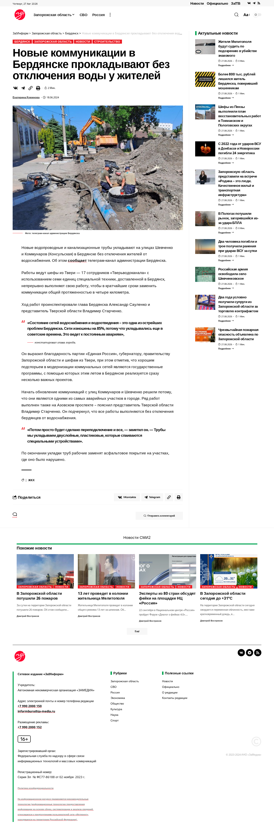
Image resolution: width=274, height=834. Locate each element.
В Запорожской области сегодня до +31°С (223, 596)
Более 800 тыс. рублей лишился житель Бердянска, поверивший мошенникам (238, 81)
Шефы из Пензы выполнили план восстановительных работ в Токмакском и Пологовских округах (239, 115)
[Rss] (258, 3)
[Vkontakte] (249, 3)
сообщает (77, 260)
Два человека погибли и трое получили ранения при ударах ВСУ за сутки (237, 246)
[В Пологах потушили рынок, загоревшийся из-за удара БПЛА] (205, 218)
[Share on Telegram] (23, 88)
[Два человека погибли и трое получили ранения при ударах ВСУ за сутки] (205, 246)
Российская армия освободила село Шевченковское (233, 274)
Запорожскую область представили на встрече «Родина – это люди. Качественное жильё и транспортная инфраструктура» (237, 183)
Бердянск (22, 41)
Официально (217, 3)
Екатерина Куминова (26, 97)
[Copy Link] (30, 88)
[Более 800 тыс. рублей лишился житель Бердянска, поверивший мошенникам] (205, 79)
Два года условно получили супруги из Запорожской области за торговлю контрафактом (238, 304)
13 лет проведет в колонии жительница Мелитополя (103, 596)
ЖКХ (31, 480)
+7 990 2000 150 (30, 706)
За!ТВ (235, 3)
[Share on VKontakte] (15, 88)
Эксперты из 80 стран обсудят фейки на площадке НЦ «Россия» (167, 598)
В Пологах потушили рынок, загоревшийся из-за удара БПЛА (238, 218)
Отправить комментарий (161, 515)
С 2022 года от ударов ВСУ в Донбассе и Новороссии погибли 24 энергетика (239, 148)
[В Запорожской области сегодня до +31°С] (228, 571)
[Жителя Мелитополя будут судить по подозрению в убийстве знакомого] (205, 46)
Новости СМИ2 (137, 537)
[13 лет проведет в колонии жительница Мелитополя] (106, 571)
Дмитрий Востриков (28, 615)
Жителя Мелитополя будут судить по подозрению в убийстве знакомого (237, 48)
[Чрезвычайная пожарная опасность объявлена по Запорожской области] (205, 334)
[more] (110, 15)
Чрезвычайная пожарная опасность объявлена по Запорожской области (238, 334)
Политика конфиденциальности (36, 788)
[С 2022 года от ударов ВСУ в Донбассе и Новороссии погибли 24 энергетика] (205, 148)
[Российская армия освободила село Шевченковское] (205, 274)
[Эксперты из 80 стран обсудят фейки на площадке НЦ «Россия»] (167, 571)
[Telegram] (254, 3)
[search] (236, 14)
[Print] (38, 88)
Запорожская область (53, 41)
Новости (197, 3)
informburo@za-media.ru (36, 711)
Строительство (107, 41)
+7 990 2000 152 (30, 727)
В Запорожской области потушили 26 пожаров (39, 596)
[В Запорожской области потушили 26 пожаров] (45, 571)
